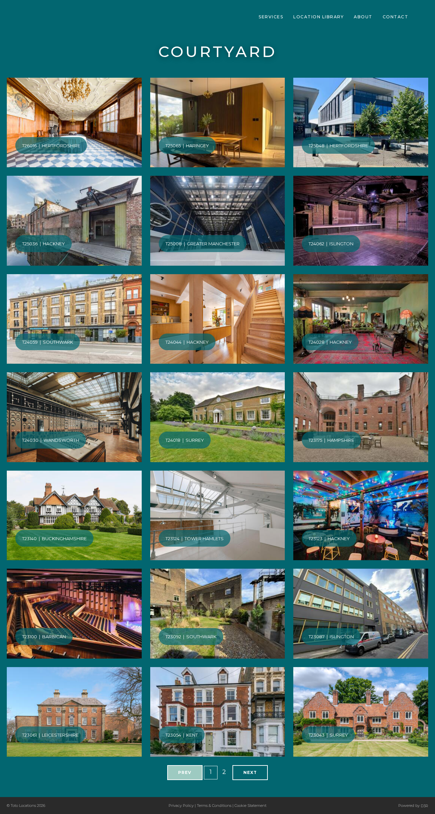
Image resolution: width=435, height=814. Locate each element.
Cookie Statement (250, 805)
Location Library (318, 16)
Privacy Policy (181, 805)
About (363, 16)
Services (271, 16)
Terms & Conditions (214, 805)
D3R (424, 805)
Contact (395, 16)
